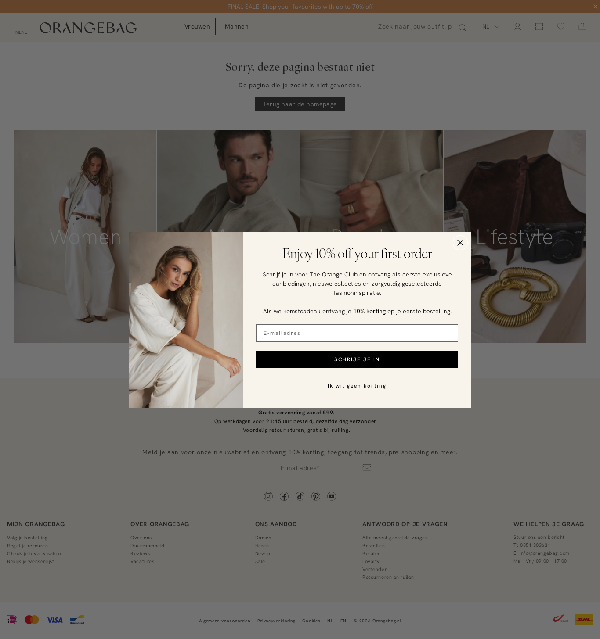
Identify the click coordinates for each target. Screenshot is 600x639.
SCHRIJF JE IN (357, 359)
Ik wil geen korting (357, 385)
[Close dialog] (460, 242)
